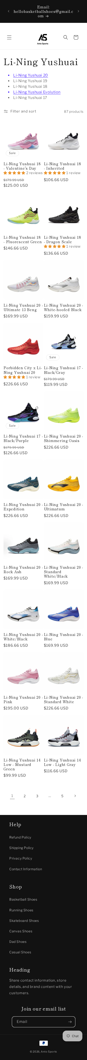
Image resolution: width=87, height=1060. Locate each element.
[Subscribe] (70, 1021)
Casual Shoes (20, 952)
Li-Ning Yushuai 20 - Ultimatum (64, 506)
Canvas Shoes (20, 931)
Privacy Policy (20, 858)
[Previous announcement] (8, 11)
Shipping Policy (21, 848)
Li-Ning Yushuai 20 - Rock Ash (23, 569)
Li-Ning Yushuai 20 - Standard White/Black (64, 572)
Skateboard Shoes (24, 921)
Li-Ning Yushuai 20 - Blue (64, 636)
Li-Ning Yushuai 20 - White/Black (23, 636)
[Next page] (75, 796)
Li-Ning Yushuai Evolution (37, 92)
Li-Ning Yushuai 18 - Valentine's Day (22, 165)
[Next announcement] (78, 11)
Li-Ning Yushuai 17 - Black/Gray (64, 369)
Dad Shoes (17, 942)
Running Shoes (21, 910)
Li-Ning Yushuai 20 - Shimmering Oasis (64, 438)
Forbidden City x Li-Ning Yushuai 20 (22, 369)
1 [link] (12, 796)
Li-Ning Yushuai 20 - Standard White (64, 699)
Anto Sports (49, 1051)
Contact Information (25, 869)
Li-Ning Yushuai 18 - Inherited (62, 165)
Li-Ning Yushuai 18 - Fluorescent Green (22, 239)
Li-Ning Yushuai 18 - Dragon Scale (62, 239)
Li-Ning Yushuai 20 (30, 75)
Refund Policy (20, 837)
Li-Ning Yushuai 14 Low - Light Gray (62, 762)
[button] (9, 37)
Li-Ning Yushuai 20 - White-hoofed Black (64, 307)
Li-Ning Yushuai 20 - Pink (23, 699)
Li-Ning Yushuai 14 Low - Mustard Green (22, 764)
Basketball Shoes (23, 899)
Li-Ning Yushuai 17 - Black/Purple (23, 438)
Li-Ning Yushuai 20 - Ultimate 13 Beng (23, 307)
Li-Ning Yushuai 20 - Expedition (23, 506)
